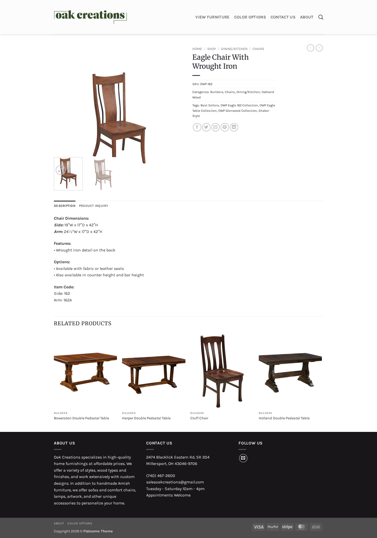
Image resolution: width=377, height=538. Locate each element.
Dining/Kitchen (234, 49)
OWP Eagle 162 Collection (239, 105)
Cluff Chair (199, 418)
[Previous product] (319, 48)
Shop (211, 49)
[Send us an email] (243, 458)
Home (197, 49)
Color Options (250, 17)
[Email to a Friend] (215, 127)
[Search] (320, 17)
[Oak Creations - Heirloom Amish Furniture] (90, 17)
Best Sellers (210, 105)
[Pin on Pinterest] (225, 127)
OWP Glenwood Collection (237, 111)
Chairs (258, 49)
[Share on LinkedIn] (234, 127)
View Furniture (212, 17)
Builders (216, 92)
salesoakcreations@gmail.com (175, 482)
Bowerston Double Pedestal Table (81, 418)
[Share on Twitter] (206, 127)
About (307, 17)
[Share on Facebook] (197, 127)
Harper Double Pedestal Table (146, 418)
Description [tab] (64, 206)
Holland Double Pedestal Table (284, 418)
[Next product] (310, 48)
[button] (61, 170)
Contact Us (283, 17)
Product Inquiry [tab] (93, 206)
